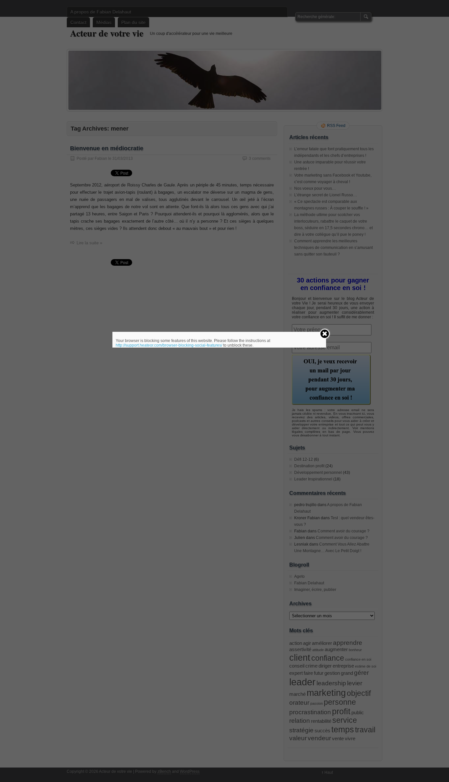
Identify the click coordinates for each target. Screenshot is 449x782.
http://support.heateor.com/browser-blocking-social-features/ (169, 345)
